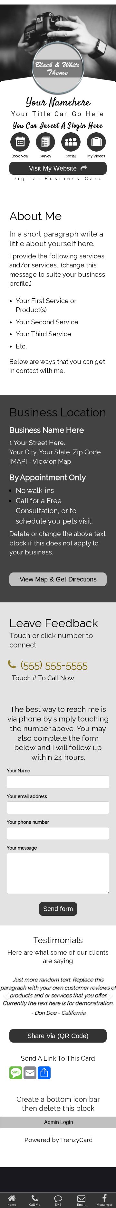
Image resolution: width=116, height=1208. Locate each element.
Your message (22, 847)
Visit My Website (55, 168)
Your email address (27, 796)
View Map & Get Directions (58, 579)
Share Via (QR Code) (58, 1035)
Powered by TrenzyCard (58, 1139)
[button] (6, 1004)
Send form (58, 908)
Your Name (18, 770)
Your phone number (28, 822)
